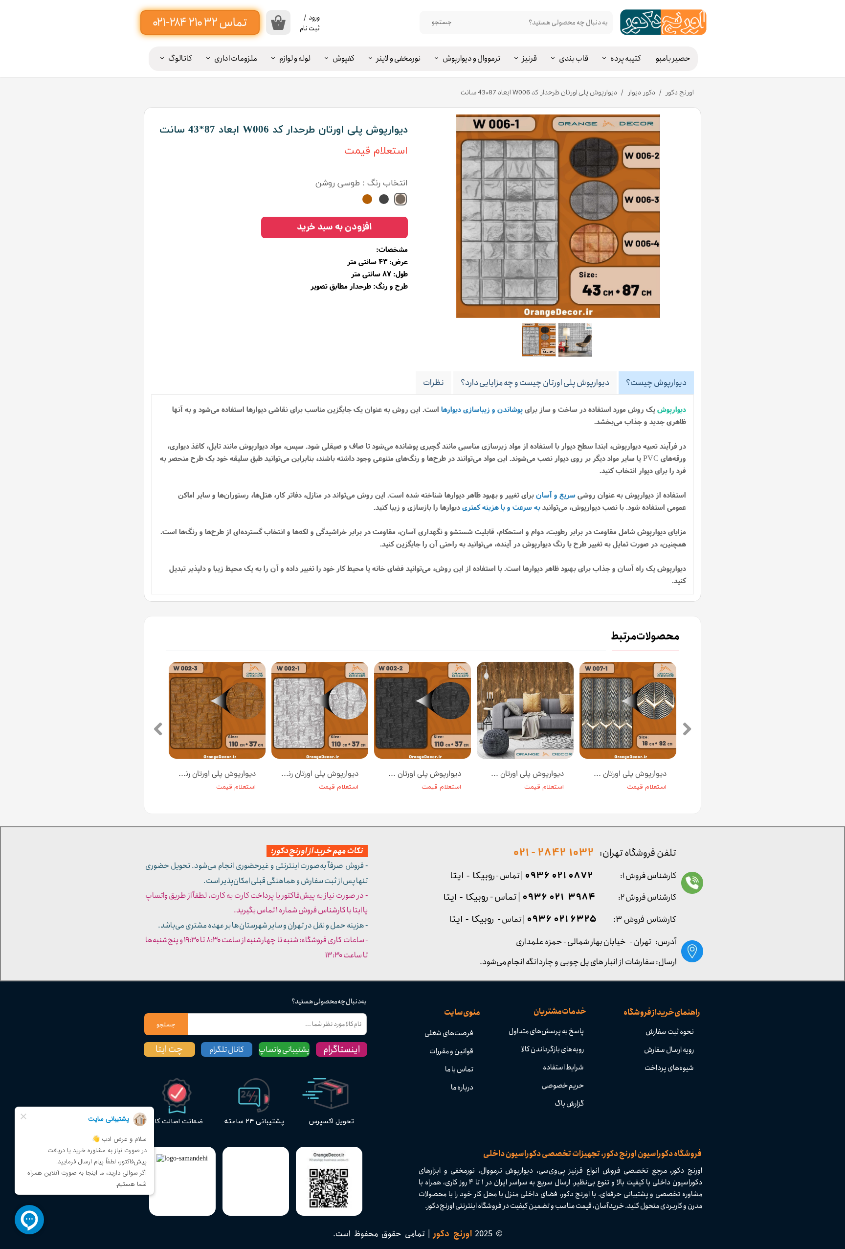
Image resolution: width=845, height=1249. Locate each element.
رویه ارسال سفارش (669, 1050)
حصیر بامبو (673, 58)
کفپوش (344, 58)
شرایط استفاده (563, 1067)
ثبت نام (310, 28)
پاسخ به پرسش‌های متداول (546, 1031)
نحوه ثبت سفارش (669, 1032)
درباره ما (462, 1087)
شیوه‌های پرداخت (669, 1068)
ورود (314, 17)
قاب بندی (573, 58)
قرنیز (529, 58)
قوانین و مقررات (451, 1051)
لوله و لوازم (295, 58)
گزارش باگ (569, 1104)
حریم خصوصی (563, 1085)
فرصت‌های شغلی (448, 1033)
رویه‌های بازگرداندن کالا (552, 1049)
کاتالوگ (180, 58)
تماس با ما (459, 1069)
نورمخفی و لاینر (399, 58)
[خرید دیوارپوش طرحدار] (558, 216)
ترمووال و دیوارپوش (471, 58)
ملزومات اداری (235, 58)
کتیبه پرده (625, 58)
